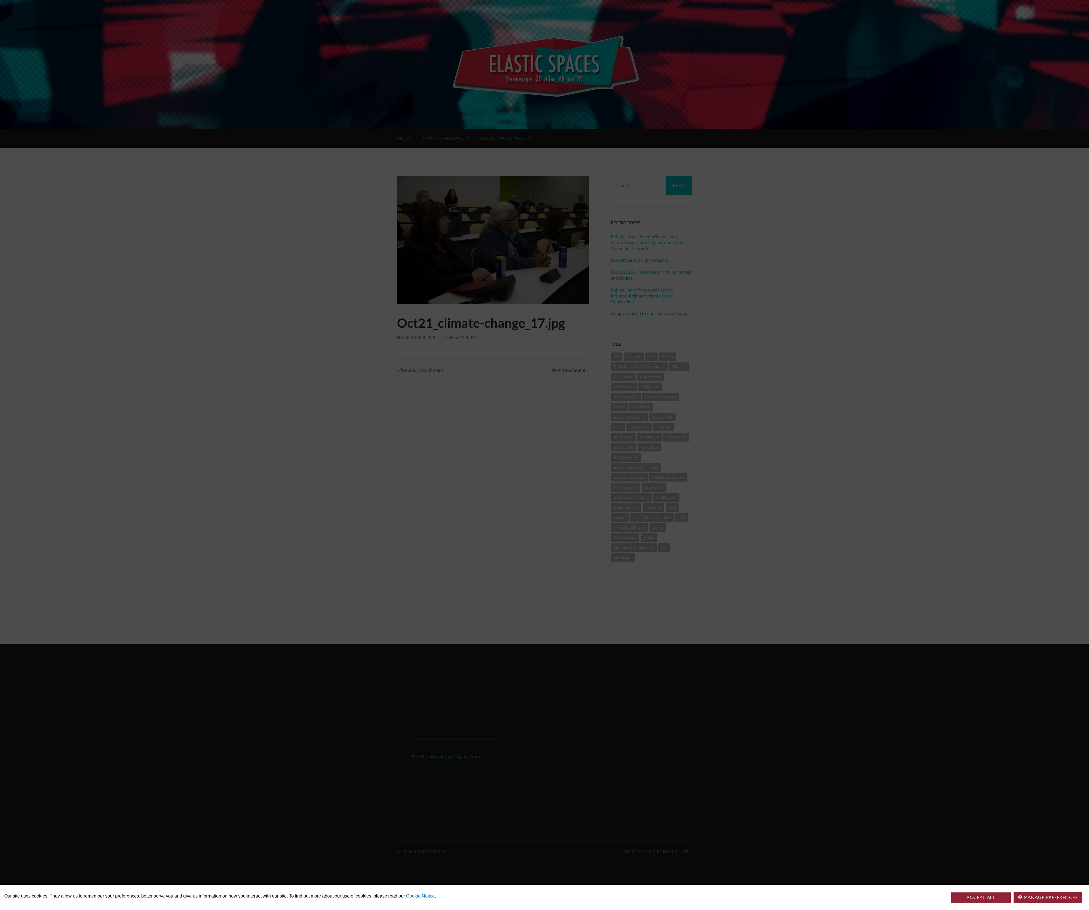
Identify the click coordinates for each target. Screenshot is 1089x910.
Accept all (980, 897)
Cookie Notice (420, 896)
